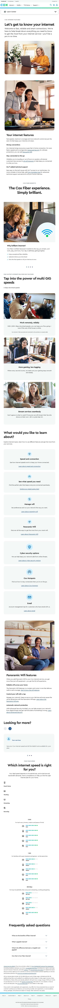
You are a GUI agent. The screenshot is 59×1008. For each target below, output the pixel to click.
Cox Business (10, 1)
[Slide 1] (26, 267)
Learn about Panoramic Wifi (29, 534)
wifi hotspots (29, 161)
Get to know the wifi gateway (30, 690)
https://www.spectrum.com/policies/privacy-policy (21, 1000)
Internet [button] (11, 5)
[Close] (57, 992)
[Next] (10, 728)
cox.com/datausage (22, 983)
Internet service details (9, 966)
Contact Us (54, 1)
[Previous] (5, 728)
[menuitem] (12, 5)
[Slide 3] (30, 267)
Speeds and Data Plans (27, 981)
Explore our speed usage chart (29, 489)
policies (26, 969)
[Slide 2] (28, 267)
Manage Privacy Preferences (29, 1004)
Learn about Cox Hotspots (29, 585)
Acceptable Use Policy (31, 968)
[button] (51, 5)
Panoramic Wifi (27, 152)
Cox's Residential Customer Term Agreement (42, 966)
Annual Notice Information (36, 969)
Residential (3, 1)
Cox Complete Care (34, 172)
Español (17, 1)
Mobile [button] (19, 5)
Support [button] (35, 5)
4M (24, 161)
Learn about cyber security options (29, 560)
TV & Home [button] (27, 5)
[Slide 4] (32, 267)
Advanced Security (34, 150)
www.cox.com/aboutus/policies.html (26, 973)
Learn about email (29, 610)
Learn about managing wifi (29, 511)
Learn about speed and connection (29, 466)
